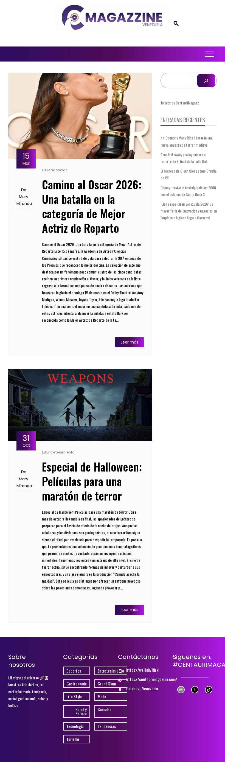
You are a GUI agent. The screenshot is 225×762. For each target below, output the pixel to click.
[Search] (206, 80)
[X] (195, 690)
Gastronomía (76, 684)
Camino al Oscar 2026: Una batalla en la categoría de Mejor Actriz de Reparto (91, 206)
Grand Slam (107, 684)
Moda (102, 696)
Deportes (73, 671)
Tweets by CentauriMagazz (180, 103)
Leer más (129, 342)
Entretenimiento (60, 452)
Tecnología (75, 726)
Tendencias (57, 170)
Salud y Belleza (81, 711)
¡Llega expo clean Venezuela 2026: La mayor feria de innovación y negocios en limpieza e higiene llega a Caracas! (189, 210)
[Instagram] (181, 690)
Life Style (74, 696)
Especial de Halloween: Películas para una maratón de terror (92, 481)
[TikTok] (209, 690)
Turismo (72, 739)
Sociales (104, 709)
